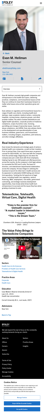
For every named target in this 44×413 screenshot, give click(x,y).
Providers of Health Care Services (13, 269)
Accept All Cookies (21, 409)
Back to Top (6, 315)
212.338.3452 (7, 74)
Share (40, 78)
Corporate (5, 280)
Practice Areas (28, 342)
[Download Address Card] (4, 78)
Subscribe (5, 354)
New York (5, 72)
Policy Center (6, 368)
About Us (5, 338)
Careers (4, 346)
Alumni (4, 350)
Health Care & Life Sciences (11, 266)
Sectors (25, 338)
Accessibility (6, 376)
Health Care (6, 283)
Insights (25, 346)
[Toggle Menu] (41, 3)
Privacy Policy (7, 364)
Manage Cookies (22, 397)
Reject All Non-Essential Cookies (22, 403)
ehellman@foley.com (11, 68)
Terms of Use (6, 360)
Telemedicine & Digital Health (12, 271)
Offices (4, 342)
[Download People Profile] (22, 78)
